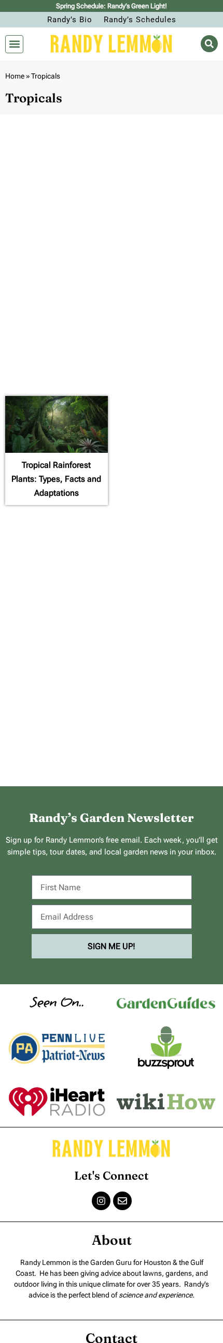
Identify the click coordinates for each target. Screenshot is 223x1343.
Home (14, 76)
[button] (14, 44)
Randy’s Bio (69, 19)
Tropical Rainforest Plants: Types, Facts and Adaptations (56, 479)
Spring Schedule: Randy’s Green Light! (111, 6)
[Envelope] (122, 1201)
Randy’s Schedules (140, 19)
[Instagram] (101, 1201)
